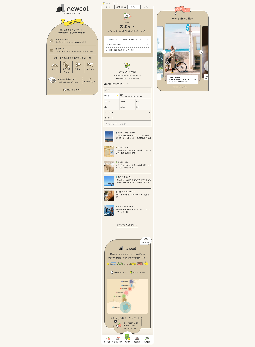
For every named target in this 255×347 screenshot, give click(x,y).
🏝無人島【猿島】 (115, 44)
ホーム (108, 3)
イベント (147, 7)
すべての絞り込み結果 (125, 225)
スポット (134, 7)
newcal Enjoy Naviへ (181, 87)
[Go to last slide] (164, 52)
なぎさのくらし (121, 7)
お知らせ (114, 318)
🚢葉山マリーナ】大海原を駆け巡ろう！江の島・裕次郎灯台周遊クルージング (129, 39)
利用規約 (123, 318)
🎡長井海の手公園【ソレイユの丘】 (122, 50)
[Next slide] (201, 52)
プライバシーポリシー (136, 318)
